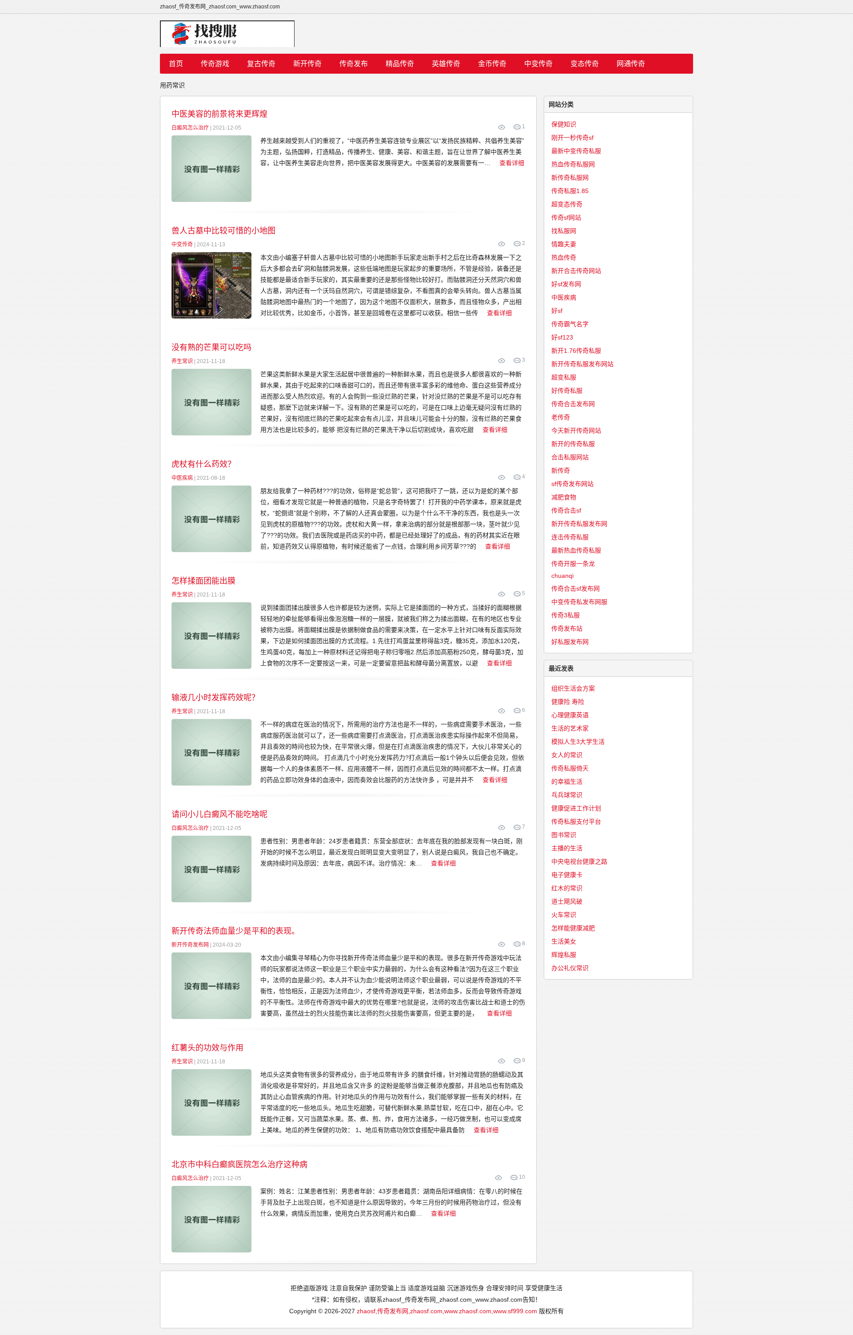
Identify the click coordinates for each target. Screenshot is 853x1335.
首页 (176, 63)
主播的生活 (566, 848)
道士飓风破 (566, 901)
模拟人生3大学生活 (578, 741)
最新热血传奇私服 (576, 550)
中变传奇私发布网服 (579, 601)
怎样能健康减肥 (573, 928)
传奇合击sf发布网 (575, 588)
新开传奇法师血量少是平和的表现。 (235, 931)
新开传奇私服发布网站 (582, 363)
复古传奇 (261, 63)
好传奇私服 (566, 390)
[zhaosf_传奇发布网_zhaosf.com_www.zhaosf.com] (426, 33)
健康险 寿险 (567, 701)
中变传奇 (538, 63)
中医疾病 (182, 478)
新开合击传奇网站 (576, 270)
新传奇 (560, 470)
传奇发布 (353, 63)
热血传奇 (563, 257)
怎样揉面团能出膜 (203, 581)
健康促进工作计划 (576, 808)
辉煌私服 (563, 954)
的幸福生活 (566, 781)
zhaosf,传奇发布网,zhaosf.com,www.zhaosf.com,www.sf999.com (447, 1311)
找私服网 (563, 230)
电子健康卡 (566, 874)
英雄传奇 (446, 63)
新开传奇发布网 (190, 945)
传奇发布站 (566, 628)
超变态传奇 (566, 204)
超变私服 (563, 377)
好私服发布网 (570, 641)
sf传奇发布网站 (572, 483)
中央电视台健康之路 (579, 861)
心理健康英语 (570, 715)
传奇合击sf (566, 510)
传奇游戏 (215, 63)
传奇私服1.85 (570, 190)
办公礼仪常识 (570, 968)
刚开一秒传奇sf (572, 137)
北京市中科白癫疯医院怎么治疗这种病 (239, 1164)
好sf (556, 310)
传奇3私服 (565, 615)
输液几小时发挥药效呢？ (215, 697)
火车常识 (563, 914)
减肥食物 (563, 497)
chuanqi (562, 575)
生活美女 (563, 941)
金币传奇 (492, 63)
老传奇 (560, 417)
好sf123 (562, 337)
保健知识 (563, 124)
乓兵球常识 (566, 794)
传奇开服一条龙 (573, 563)
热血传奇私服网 (573, 164)
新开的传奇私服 (573, 443)
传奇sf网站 (566, 217)
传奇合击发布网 (573, 403)
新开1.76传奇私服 (576, 350)
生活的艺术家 (570, 728)
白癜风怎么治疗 (190, 128)
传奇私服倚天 (570, 768)
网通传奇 (631, 63)
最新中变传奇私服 (576, 150)
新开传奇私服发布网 (579, 523)
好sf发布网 (566, 284)
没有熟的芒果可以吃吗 (211, 347)
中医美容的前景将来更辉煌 (219, 114)
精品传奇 (400, 63)
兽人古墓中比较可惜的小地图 (223, 230)
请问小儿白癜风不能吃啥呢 (219, 814)
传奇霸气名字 (570, 324)
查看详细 (511, 162)
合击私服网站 (570, 457)
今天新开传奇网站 (576, 430)
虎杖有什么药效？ (203, 464)
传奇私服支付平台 (576, 821)
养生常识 (182, 361)
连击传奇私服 (570, 537)
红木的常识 (566, 888)
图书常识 (563, 834)
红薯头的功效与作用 (207, 1047)
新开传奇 (307, 63)
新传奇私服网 (570, 177)
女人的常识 (566, 754)
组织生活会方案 (573, 688)
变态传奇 (584, 63)
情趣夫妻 (563, 244)
